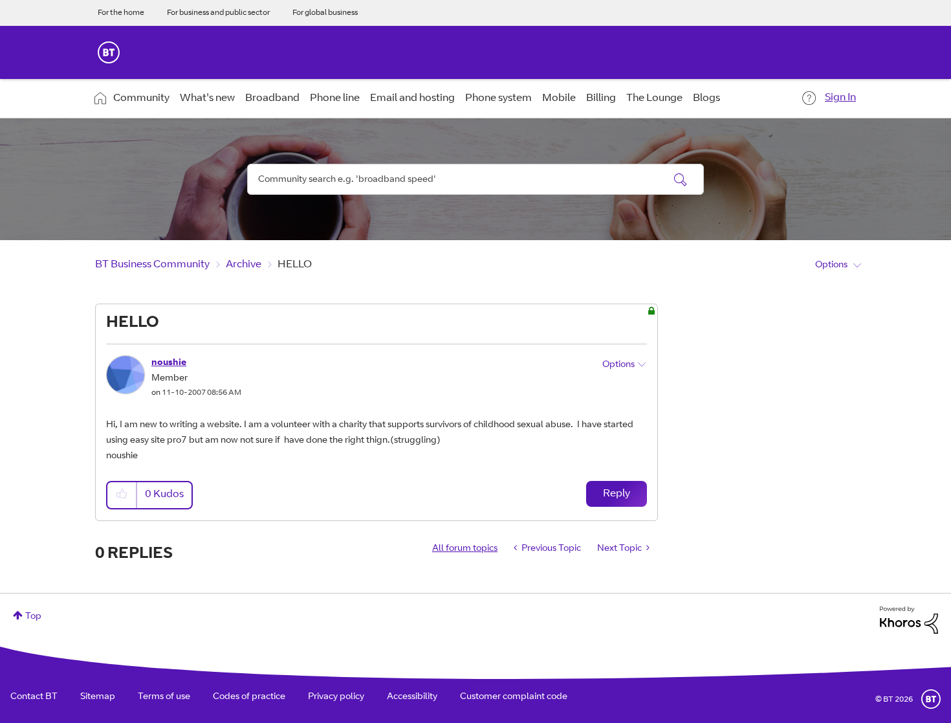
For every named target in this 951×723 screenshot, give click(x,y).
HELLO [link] (295, 265)
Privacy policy (336, 697)
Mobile (559, 98)
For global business (325, 13)
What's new (207, 98)
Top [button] (33, 616)
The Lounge (654, 98)
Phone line (335, 98)
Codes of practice (249, 697)
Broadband (272, 98)
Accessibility (412, 697)
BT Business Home (109, 52)
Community (141, 98)
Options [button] (831, 265)
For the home (121, 13)
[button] (122, 494)
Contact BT (34, 697)
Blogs (706, 98)
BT (931, 699)
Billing (601, 98)
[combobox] (475, 179)
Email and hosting (412, 98)
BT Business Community (152, 265)
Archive (243, 265)
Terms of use (164, 697)
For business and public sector (218, 13)
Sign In (840, 98)
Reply (616, 494)
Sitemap (97, 697)
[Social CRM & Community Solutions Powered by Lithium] (909, 620)
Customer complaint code (513, 697)
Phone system (498, 98)
